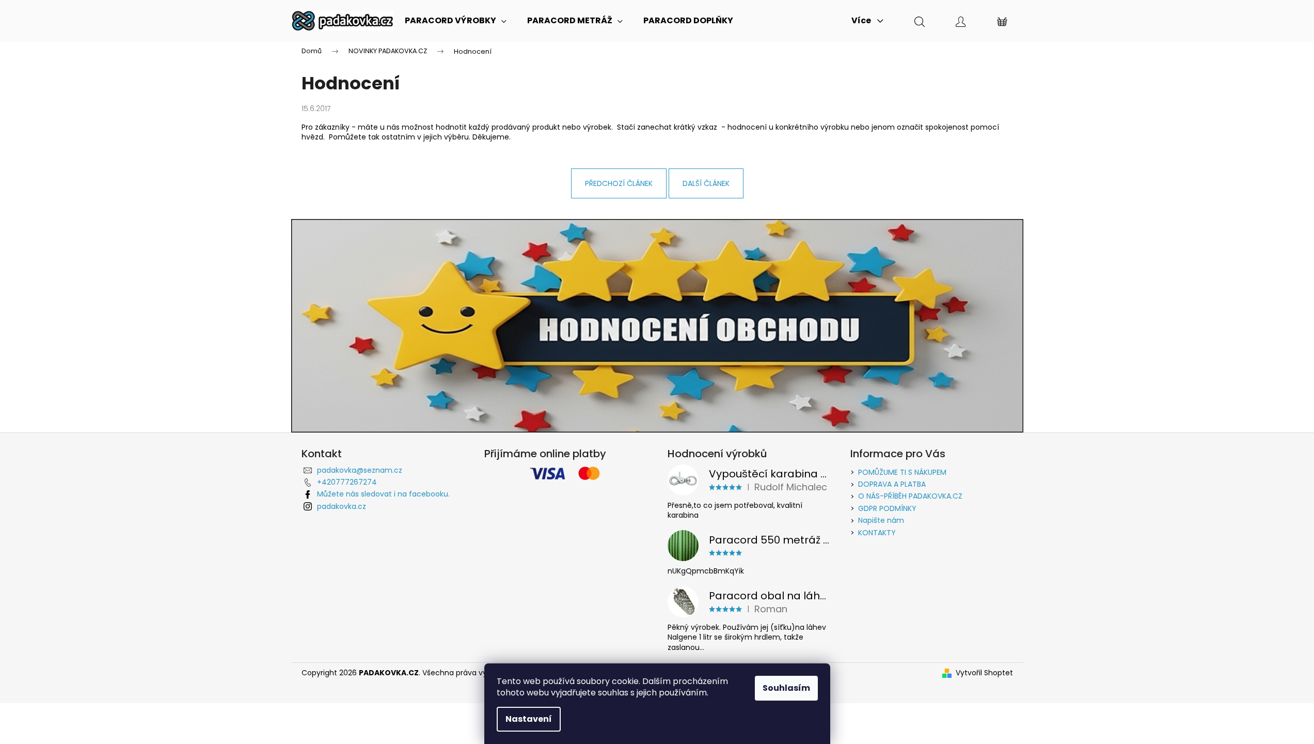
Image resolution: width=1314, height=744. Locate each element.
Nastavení (528, 719)
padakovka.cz (341, 506)
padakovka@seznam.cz (359, 470)
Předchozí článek (619, 183)
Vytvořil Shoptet (984, 673)
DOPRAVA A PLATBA (892, 484)
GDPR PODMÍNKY (887, 508)
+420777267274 (347, 482)
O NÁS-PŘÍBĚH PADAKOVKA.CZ (910, 496)
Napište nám (881, 520)
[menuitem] (455, 20)
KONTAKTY (877, 533)
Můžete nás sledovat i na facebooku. (383, 494)
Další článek (706, 183)
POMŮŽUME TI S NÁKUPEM (902, 472)
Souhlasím (786, 688)
